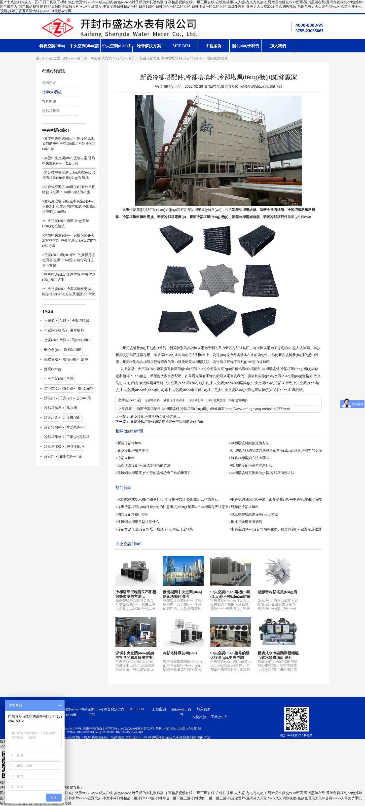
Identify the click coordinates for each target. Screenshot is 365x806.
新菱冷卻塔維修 (174, 400)
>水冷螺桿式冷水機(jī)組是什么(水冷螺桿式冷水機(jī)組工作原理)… (167, 499)
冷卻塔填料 (152, 400)
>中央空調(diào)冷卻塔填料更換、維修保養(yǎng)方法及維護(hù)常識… (283, 529)
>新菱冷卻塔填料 (128, 443)
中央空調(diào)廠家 (149, 369)
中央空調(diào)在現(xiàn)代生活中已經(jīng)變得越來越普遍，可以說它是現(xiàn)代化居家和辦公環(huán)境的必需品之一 (135, 669)
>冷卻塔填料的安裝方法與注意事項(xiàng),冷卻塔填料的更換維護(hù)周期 (285, 450)
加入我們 (278, 46)
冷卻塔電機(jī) (238, 400)
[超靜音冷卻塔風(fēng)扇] (278, 571)
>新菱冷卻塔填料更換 (132, 450)
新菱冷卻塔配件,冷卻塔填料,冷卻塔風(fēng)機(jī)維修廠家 (181, 409)
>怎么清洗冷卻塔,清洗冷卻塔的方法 (143, 465)
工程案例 (213, 46)
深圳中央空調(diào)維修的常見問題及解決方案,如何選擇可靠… (135, 657)
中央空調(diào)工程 (92, 712)
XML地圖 (193, 728)
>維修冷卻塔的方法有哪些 (249, 458)
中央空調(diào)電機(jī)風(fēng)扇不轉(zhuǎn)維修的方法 (230, 596)
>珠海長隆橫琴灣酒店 (245, 522)
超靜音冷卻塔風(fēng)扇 (277, 592)
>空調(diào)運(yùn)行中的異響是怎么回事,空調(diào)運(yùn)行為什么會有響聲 (68, 260)
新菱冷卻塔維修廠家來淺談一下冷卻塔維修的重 (166, 422)
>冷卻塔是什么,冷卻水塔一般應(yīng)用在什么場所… (156, 529)
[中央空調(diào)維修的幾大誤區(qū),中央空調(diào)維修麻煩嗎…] (230, 632)
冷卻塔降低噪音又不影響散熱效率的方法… (135, 594)
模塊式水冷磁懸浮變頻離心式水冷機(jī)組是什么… (278, 657)
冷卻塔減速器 (216, 400)
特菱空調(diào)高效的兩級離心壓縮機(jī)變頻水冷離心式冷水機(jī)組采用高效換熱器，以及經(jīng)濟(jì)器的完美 (278, 669)
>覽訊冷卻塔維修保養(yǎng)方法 (253, 514)
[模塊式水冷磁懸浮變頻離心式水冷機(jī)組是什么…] (278, 632)
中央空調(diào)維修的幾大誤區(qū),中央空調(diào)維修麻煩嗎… (230, 657)
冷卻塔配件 (195, 400)
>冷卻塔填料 (125, 458)
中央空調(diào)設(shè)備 (69, 712)
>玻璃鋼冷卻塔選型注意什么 (251, 465)
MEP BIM (181, 46)
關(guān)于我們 (245, 46)
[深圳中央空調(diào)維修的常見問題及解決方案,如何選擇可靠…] (135, 632)
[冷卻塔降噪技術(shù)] (183, 632)
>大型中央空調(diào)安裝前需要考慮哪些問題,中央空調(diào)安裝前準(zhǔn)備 (69, 240)
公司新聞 (49, 82)
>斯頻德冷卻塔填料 (244, 507)
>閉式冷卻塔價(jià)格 (131, 514)
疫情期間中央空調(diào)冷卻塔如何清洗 (182, 594)
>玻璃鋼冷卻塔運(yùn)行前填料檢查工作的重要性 (153, 473)
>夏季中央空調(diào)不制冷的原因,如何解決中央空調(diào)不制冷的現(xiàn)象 (69, 144)
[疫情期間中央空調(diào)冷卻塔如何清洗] (183, 571)
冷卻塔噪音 (51, 111)
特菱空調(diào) (52, 46)
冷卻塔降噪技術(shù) (180, 653)
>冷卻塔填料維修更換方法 (249, 443)
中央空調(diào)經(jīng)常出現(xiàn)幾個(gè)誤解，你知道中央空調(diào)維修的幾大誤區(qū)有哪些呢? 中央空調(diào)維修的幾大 (230, 669)
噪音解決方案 (149, 46)
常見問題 (49, 101)
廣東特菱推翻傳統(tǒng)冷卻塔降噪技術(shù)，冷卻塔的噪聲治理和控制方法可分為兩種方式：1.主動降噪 (183, 669)
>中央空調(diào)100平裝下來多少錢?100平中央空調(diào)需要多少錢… (282, 499)
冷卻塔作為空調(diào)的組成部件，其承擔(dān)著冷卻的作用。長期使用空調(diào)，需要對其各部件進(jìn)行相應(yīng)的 (183, 608)
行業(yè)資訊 (126, 58)
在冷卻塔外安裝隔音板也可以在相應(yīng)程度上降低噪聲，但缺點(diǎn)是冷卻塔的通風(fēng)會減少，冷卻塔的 (135, 608)
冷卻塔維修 (247, 210)
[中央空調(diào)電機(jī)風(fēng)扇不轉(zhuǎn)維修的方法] (230, 571)
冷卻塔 (196, 210)
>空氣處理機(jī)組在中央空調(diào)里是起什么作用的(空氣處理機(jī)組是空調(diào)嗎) (69, 206)
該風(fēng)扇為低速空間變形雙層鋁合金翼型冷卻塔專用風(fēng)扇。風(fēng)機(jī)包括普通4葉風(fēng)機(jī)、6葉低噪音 (278, 608)
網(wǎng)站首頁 (75, 58)
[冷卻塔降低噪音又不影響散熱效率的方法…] (135, 571)
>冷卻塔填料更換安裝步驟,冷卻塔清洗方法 (261, 473)
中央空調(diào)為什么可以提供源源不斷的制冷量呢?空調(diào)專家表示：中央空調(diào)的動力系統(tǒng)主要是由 (230, 608)
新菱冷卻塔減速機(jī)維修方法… (155, 416)
